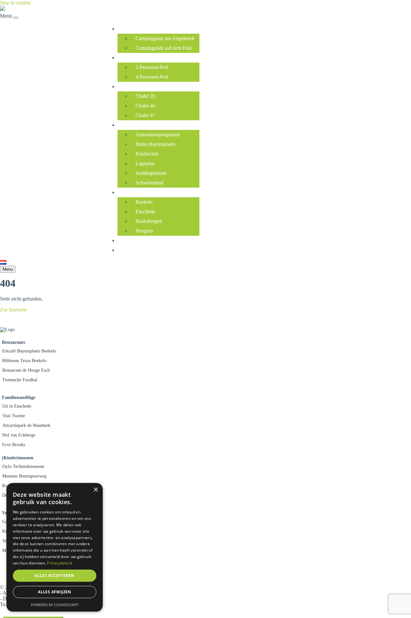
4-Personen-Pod (152, 77)
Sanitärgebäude (151, 173)
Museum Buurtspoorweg (24, 476)
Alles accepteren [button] (54, 575)
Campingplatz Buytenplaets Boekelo (37, 139)
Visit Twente (13, 415)
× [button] (95, 489)
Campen (127, 28)
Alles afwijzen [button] (54, 592)
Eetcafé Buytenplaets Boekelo (29, 351)
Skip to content (15, 2)
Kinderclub (147, 154)
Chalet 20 (145, 96)
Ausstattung (131, 125)
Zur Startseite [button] (13, 309)
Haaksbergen (149, 221)
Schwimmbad (149, 182)
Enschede (145, 211)
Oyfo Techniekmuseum (23, 466)
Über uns (128, 240)
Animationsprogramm (158, 134)
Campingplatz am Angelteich (165, 38)
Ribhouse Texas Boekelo (24, 360)
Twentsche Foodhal (19, 379)
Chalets (127, 86)
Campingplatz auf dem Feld (164, 48)
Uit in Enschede (16, 406)
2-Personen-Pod (152, 67)
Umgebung (130, 192)
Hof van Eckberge (18, 435)
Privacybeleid (59, 563)
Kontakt (127, 250)
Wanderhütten (133, 57)
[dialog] (54, 547)
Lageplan (145, 163)
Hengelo (144, 230)
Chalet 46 (145, 105)
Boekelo (144, 202)
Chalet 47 (145, 115)
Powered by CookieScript (55, 604)
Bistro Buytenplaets (155, 144)
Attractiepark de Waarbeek (26, 425)
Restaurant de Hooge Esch (26, 370)
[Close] (15, 18)
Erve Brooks (13, 444)
